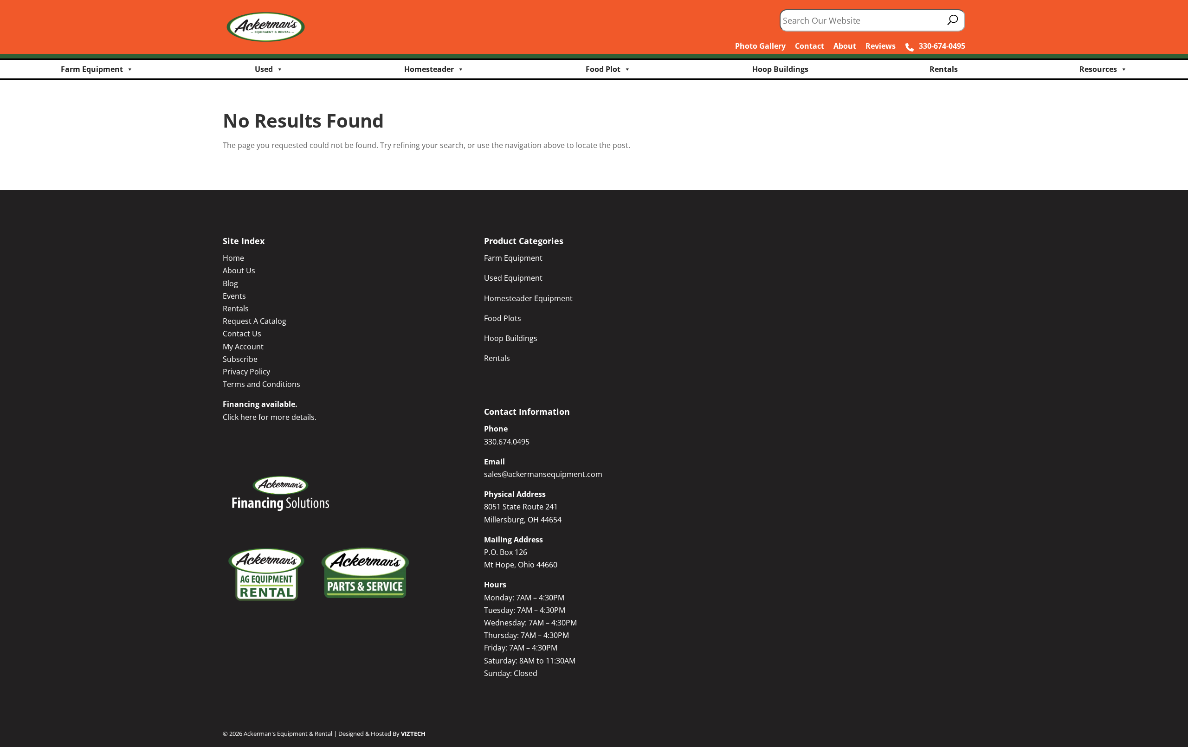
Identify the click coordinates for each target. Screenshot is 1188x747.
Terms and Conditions (261, 384)
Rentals (944, 69)
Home (233, 258)
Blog (230, 283)
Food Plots (502, 318)
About (844, 46)
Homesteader (429, 69)
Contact (809, 46)
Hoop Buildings (780, 69)
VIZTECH (413, 733)
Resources (1098, 69)
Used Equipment (513, 278)
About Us (239, 270)
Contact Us (242, 333)
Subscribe (240, 359)
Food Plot (603, 69)
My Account (243, 346)
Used (264, 69)
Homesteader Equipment (528, 298)
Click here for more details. (269, 417)
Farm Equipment (92, 69)
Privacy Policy (246, 372)
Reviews (880, 46)
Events (234, 296)
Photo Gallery (760, 46)
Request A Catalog (254, 321)
